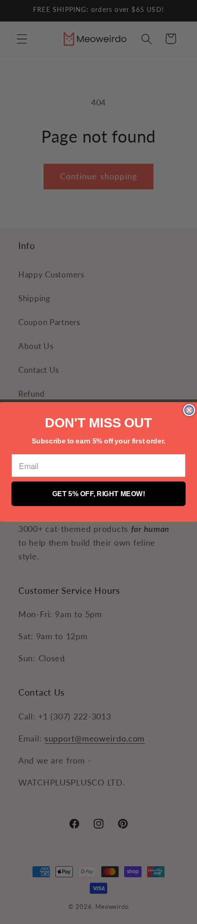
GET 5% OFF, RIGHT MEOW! (98, 493)
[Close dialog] (189, 410)
